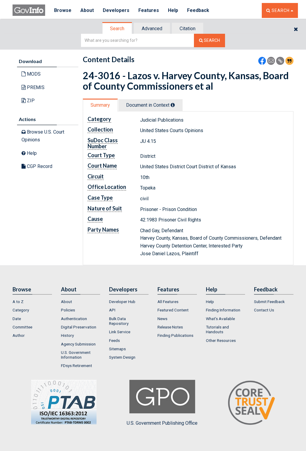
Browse (62, 10)
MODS (33, 74)
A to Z (18, 301)
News (162, 318)
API (112, 310)
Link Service (119, 331)
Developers (116, 10)
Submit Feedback (269, 301)
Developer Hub (122, 301)
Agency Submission (78, 344)
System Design (122, 357)
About (87, 10)
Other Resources (221, 340)
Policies (68, 310)
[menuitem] (32, 301)
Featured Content (173, 310)
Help (173, 10)
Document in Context (148, 105)
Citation (187, 28)
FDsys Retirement (76, 365)
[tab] (117, 28)
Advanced (152, 28)
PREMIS (35, 87)
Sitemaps (117, 348)
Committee (22, 327)
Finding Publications (175, 335)
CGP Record (39, 166)
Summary (100, 105)
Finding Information (223, 310)
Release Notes (170, 327)
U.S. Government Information (76, 355)
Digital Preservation (78, 327)
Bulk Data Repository (118, 321)
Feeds (114, 340)
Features (148, 10)
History (67, 335)
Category (21, 310)
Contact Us (264, 310)
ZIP (30, 100)
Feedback (198, 10)
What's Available (220, 318)
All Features (167, 301)
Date (17, 318)
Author (19, 335)
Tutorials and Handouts (217, 329)
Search (117, 28)
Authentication (74, 318)
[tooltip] (173, 105)
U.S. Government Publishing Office (162, 423)
